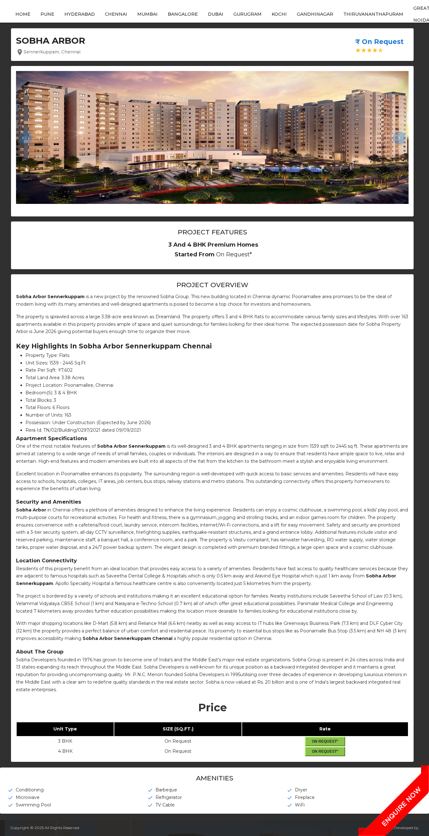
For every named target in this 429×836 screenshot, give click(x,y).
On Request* (325, 741)
